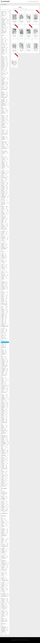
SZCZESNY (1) (3, 560)
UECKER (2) (4, 588)
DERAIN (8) (3, 190)
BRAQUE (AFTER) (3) (4, 98)
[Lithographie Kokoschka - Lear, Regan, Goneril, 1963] (14, 16)
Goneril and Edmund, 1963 (21, 37)
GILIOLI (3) (3, 260)
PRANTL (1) (3, 479)
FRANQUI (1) (4, 244)
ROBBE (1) (4, 505)
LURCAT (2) (3, 400)
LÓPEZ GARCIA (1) (4, 393)
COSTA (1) (4, 170)
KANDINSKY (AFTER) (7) (4, 327)
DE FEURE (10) (4, 182)
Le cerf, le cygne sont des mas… (14, 65)
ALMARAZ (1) (4, 22)
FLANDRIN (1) (4, 236)
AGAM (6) (3, 14)
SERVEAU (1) (4, 531)
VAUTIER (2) (4, 601)
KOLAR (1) (3, 343)
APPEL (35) (3, 28)
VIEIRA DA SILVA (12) (4, 609)
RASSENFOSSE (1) (4, 486)
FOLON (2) (4, 239)
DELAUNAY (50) (4, 186)
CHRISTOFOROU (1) (4, 149)
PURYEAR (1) (4, 480)
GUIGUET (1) (5, 280)
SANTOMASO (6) (4, 517)
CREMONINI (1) (5, 172)
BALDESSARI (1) (4, 47)
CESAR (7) (4, 131)
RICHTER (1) (4, 502)
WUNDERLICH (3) (4, 630)
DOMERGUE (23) (5, 205)
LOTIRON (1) (4, 396)
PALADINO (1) (4, 458)
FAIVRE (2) (3, 227)
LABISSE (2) (3, 351)
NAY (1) (4, 447)
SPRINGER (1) (4, 548)
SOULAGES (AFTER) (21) (4, 547)
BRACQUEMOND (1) (4, 90)
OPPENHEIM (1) (4, 455)
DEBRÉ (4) (3, 185)
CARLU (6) (3, 122)
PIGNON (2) (4, 471)
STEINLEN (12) (4, 553)
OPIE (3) (3, 454)
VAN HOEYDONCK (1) (4, 597)
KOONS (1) (3, 344)
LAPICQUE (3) (4, 360)
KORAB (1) (3, 346)
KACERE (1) (3, 323)
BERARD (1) (4, 61)
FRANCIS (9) (3, 243)
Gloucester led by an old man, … (28, 37)
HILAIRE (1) (4, 298)
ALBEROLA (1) (4, 16)
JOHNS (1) (3, 318)
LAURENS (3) (4, 363)
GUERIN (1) (4, 277)
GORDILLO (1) (4, 267)
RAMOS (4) (3, 481)
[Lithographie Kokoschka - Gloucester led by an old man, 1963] (28, 30)
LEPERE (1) (4, 380)
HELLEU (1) (4, 294)
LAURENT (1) (4, 364)
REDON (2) (3, 496)
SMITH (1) (3, 542)
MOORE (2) (4, 438)
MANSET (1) (4, 409)
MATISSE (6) (4, 421)
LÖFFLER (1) (4, 389)
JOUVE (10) (3, 322)
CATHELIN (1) (4, 130)
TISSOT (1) (4, 576)
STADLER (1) (3, 550)
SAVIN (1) (4, 523)
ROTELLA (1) (4, 508)
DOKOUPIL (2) (4, 202)
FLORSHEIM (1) (4, 238)
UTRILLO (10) (4, 589)
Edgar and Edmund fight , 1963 (14, 51)
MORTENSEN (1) (5, 442)
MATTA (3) (4, 425)
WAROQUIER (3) (4, 624)
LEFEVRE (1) (4, 372)
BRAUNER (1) (4, 101)
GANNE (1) (3, 255)
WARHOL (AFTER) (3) (4, 622)
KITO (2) (3, 334)
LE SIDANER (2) (4, 368)
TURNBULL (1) (4, 585)
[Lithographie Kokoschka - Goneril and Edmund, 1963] (21, 30)
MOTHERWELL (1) (5, 443)
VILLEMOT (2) (4, 613)
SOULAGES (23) (4, 544)
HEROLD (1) (4, 297)
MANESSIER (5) (4, 406)
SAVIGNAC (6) (4, 522)
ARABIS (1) (3, 30)
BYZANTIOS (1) (4, 114)
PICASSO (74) (4, 467)
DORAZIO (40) (4, 206)
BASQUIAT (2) (4, 54)
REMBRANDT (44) (4, 499)
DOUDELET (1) (4, 209)
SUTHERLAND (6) (4, 559)
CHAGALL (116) (4, 132)
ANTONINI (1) (4, 27)
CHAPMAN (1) (5, 140)
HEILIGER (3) (4, 292)
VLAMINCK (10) (4, 617)
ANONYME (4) (3, 24)
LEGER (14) (4, 373)
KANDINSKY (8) (4, 325)
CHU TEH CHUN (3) (4, 151)
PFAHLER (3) (4, 463)
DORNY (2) (4, 207)
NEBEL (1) (3, 448)
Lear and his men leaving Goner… (28, 22)
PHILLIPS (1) (4, 464)
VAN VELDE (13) (4, 598)
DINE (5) (3, 198)
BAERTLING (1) (4, 44)
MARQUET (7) (4, 413)
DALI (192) (4, 178)
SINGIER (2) (4, 539)
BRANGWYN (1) (4, 94)
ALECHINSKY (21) (5, 19)
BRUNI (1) (3, 107)
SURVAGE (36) (4, 556)
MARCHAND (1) (4, 410)
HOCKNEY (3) (4, 301)
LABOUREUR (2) (4, 355)
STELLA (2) (3, 555)
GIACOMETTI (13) (4, 259)
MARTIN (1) (4, 414)
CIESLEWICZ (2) (4, 152)
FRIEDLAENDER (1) (4, 249)
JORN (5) (3, 321)
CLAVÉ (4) (3, 156)
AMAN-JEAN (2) (4, 23)
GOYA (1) (4, 271)
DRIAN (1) (4, 211)
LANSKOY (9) (4, 359)
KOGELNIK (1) (4, 340)
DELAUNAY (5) (4, 188)
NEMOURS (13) (4, 450)
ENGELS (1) (4, 219)
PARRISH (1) (4, 460)
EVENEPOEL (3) (4, 226)
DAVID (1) (4, 180)
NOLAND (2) (4, 451)
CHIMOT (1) (4, 145)
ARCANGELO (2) (3, 31)
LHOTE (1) (3, 384)
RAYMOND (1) (4, 492)
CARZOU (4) (3, 126)
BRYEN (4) (3, 109)
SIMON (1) (4, 538)
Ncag (2, 4)
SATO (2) (3, 518)
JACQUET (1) (4, 313)
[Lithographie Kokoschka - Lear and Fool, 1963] (35, 16)
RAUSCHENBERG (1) (5, 489)
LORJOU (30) (4, 394)
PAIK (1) (4, 456)
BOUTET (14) (4, 88)
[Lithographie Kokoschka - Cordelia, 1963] (28, 44)
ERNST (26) (3, 222)
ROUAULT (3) (4, 509)
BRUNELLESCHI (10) (5, 106)
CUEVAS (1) (4, 176)
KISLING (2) (4, 331)
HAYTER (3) (4, 290)
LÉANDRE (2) (4, 371)
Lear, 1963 (14, 36)
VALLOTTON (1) (4, 593)
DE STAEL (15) (4, 184)
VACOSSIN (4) (4, 592)
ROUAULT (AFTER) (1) (4, 511)
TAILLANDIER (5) (4, 564)
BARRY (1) (3, 52)
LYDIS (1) (3, 401)
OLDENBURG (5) (4, 452)
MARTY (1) (4, 417)
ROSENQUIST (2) (4, 506)
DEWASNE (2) (4, 193)
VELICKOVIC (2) (5, 602)
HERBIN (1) (4, 296)
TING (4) (3, 572)
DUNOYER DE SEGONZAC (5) (4, 218)
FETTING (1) (4, 232)
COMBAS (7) (4, 161)
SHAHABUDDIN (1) (4, 536)
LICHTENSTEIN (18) (5, 385)
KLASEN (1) (3, 335)
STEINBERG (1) (4, 551)
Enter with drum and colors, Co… (35, 37)
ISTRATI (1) (4, 311)
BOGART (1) (4, 77)
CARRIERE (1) (4, 123)
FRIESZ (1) (4, 252)
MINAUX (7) (4, 427)
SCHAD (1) (4, 525)
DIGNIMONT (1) (4, 197)
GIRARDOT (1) (4, 262)
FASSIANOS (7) (4, 231)
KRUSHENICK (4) (4, 348)
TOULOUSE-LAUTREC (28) (4, 581)
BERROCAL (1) (4, 64)
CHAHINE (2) (4, 136)
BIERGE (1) (4, 69)
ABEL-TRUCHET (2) (5, 11)
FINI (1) (3, 235)
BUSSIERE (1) (4, 111)
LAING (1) (3, 356)
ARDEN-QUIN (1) (4, 33)
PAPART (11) (3, 459)
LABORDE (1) (4, 352)
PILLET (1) (3, 472)
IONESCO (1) (4, 310)
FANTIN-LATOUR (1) (5, 230)
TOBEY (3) (3, 577)
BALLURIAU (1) (4, 49)
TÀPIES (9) (3, 568)
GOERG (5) (4, 264)
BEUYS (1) (3, 68)
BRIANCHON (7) (5, 103)
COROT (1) (4, 169)
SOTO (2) (4, 543)
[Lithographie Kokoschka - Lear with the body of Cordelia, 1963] (21, 16)
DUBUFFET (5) (4, 213)
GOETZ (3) (3, 265)
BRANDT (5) (4, 93)
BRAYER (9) (3, 102)
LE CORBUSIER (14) (4, 365)
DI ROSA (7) (4, 194)
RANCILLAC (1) (4, 483)
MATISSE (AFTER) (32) (4, 423)
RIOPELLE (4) (4, 504)
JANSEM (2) (3, 314)
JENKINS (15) (4, 315)
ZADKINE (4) (3, 631)
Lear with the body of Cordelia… (21, 22)
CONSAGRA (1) (4, 165)
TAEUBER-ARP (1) (5, 563)
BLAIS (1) (4, 72)
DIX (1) (3, 201)
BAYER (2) (4, 56)
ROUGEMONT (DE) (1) (4, 514)
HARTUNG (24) (4, 286)
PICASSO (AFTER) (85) (4, 469)
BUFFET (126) (4, 110)
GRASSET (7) (4, 272)
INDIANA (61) (4, 309)
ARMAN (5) (4, 36)
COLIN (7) (3, 160)
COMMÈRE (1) (4, 164)
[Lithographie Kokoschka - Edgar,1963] (21, 44)
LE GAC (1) (3, 367)
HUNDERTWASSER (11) (4, 305)
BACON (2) (4, 43)
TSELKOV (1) (4, 584)
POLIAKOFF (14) (4, 475)
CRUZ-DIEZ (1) (4, 173)
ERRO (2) (4, 223)
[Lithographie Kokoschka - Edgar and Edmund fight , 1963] (14, 44)
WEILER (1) (3, 626)
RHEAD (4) (4, 501)
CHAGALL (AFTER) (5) (5, 135)
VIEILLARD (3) (4, 606)
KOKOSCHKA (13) (5, 342)
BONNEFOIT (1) (4, 84)
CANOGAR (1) (4, 119)
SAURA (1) (4, 521)
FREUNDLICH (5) (4, 247)
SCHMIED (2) (4, 527)
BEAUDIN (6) (4, 57)
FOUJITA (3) (3, 241)
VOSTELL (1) (4, 618)
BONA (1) (2, 80)
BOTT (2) (3, 85)
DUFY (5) (3, 215)
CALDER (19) (4, 115)
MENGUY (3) (4, 426)
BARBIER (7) (4, 51)
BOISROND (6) (4, 78)
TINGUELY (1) (4, 573)
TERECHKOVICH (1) (4, 570)
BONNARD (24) (4, 82)
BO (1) (2, 76)
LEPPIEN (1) (3, 381)
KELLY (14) (4, 330)
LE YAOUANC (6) (4, 369)
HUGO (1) (4, 302)
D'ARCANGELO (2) (4, 177)
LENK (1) (3, 377)
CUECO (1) (3, 174)
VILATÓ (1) (4, 610)
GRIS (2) (3, 273)
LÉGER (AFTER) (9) (4, 376)
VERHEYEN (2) (4, 605)
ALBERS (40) (4, 18)
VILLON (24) (4, 614)
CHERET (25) (4, 143)
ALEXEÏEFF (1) (4, 20)
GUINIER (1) (4, 281)
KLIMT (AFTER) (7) (4, 339)
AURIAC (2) (4, 39)
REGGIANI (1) (4, 497)
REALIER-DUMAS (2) (4, 494)
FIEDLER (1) (4, 234)
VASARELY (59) (4, 600)
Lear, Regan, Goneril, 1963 (14, 22)
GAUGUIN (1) (4, 256)
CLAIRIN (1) (4, 154)
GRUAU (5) (3, 276)
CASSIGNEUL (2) (5, 128)
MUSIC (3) (3, 446)
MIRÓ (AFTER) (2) (4, 430)
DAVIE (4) (3, 181)
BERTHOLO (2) (4, 65)
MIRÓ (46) (3, 429)
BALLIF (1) (3, 48)
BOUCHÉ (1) (4, 86)
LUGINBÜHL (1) (5, 398)
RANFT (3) (4, 484)
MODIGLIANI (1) (4, 435)
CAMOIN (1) (4, 118)
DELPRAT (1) (4, 189)
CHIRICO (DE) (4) (5, 147)
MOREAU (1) (4, 439)
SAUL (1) (3, 519)
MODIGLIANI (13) (4, 434)
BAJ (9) (3, 45)
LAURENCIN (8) (4, 361)
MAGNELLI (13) (4, 402)
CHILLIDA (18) (4, 144)
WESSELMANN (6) (4, 627)
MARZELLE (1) (4, 418)
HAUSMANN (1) (4, 288)
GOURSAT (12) (4, 269)
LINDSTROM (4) (4, 388)
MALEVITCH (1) (4, 405)
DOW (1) (4, 210)
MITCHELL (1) (4, 431)
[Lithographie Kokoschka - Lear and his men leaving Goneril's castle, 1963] (28, 16)
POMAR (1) (3, 476)
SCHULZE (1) (4, 530)
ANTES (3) (3, 26)
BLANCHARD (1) (4, 73)
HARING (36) (4, 285)
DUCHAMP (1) (4, 214)
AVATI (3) (3, 40)
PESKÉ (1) (3, 462)
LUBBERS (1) (4, 397)
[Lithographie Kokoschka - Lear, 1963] (14, 30)
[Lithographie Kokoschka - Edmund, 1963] (35, 44)
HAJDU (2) (4, 284)
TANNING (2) (4, 567)
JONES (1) (3, 319)
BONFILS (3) (4, 81)
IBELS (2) (4, 306)
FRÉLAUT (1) (3, 246)
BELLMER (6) (4, 60)
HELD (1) (3, 293)
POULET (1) (4, 477)
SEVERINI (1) (4, 534)
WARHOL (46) (4, 619)
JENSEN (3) (3, 317)
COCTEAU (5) (4, 157)
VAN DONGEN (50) (5, 594)
